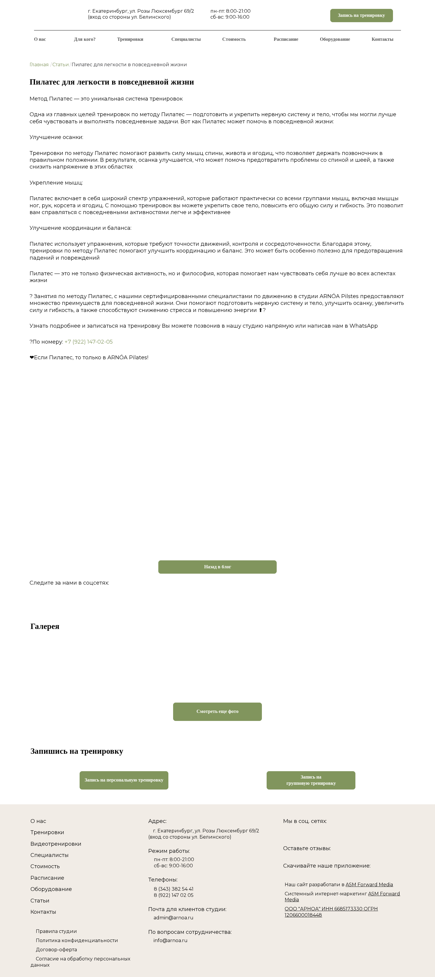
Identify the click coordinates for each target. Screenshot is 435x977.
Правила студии (56, 931)
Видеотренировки (55, 844)
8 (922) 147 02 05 (174, 895)
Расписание (286, 39)
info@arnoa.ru (171, 940)
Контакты (383, 39)
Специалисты (186, 39)
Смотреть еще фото (217, 711)
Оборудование (335, 39)
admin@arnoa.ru (174, 918)
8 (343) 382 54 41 (174, 889)
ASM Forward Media (369, 884)
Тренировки (130, 39)
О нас (40, 39)
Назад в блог (217, 566)
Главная (39, 64)
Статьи (60, 64)
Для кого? (85, 39)
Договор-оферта (56, 949)
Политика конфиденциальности (77, 940)
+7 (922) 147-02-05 (89, 342)
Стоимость (234, 39)
